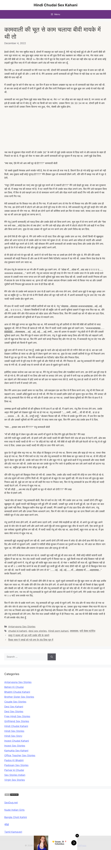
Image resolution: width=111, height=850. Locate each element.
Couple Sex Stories (15, 701)
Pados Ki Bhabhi (14, 760)
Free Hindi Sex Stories (17, 716)
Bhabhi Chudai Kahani (17, 692)
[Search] (52, 656)
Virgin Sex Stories (14, 779)
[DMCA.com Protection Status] (11, 795)
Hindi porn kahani (58, 630)
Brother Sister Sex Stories (19, 696)
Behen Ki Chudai (14, 687)
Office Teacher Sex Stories (19, 755)
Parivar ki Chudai (14, 770)
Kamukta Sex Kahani (16, 750)
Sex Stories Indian (14, 775)
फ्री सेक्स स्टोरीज (87, 630)
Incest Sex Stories (14, 745)
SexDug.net (11, 802)
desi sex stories (37, 630)
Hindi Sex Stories (14, 731)
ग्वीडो (6, 824)
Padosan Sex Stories (16, 765)
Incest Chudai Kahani (16, 740)
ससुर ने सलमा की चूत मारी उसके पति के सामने (28, 635)
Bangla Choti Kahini (15, 817)
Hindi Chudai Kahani (16, 726)
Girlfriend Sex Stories (16, 721)
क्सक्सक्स (74, 630)
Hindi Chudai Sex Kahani (55, 5)
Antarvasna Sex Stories (21, 626)
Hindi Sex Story (13, 735)
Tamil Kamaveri (13, 831)
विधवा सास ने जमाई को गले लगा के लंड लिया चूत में (30, 639)
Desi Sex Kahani (13, 706)
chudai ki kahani (17, 630)
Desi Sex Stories (13, 711)
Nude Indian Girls (14, 809)
